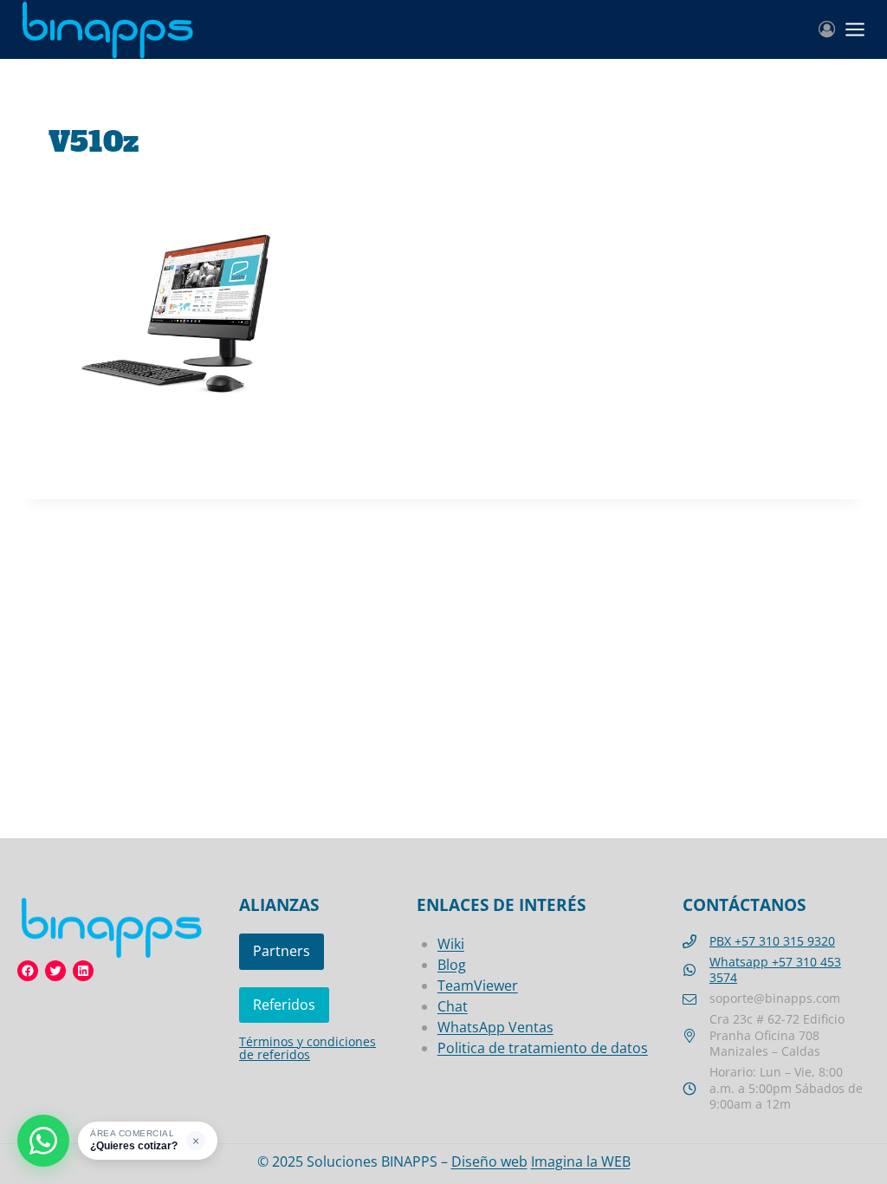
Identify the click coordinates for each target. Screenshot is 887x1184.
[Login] (827, 29)
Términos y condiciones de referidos (307, 1048)
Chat (452, 1006)
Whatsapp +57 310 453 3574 (775, 969)
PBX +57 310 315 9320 (772, 941)
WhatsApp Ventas (495, 1027)
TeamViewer (477, 985)
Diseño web (489, 1161)
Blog (451, 964)
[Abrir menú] (855, 29)
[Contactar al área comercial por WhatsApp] (43, 1141)
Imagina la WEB (581, 1161)
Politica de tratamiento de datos (542, 1047)
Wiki (450, 943)
